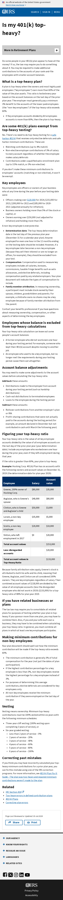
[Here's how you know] (31, 4)
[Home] (8, 11)
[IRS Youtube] (27, 874)
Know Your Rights (17, 844)
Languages (12, 857)
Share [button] (16, 822)
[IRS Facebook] (5, 874)
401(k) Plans (12, 799)
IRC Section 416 (13, 792)
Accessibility (31, 895)
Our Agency (13, 838)
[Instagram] (16, 874)
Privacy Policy (31, 890)
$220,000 (31, 199)
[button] (46, 12)
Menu (57, 12)
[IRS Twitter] (10, 874)
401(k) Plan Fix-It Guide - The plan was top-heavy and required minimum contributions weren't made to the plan (29, 777)
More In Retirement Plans (20, 50)
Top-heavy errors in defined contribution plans (29, 795)
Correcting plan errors (17, 802)
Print (34, 822)
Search (35, 12)
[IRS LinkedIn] (21, 874)
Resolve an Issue (15, 850)
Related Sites (14, 863)
